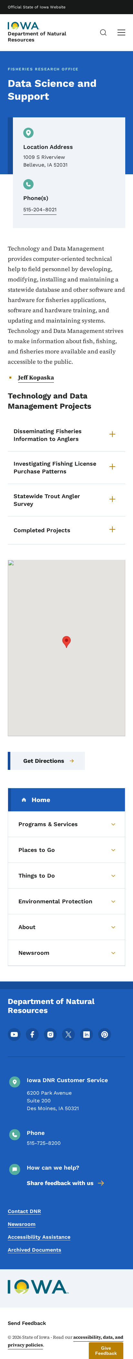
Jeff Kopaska (36, 377)
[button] (66, 642)
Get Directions (43, 760)
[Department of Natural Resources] (24, 26)
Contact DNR (24, 1211)
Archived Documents (34, 1250)
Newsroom (22, 1224)
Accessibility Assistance (39, 1237)
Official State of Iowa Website (37, 7)
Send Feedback (27, 1323)
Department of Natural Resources (37, 37)
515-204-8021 (39, 209)
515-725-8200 (44, 1143)
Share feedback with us (60, 1183)
